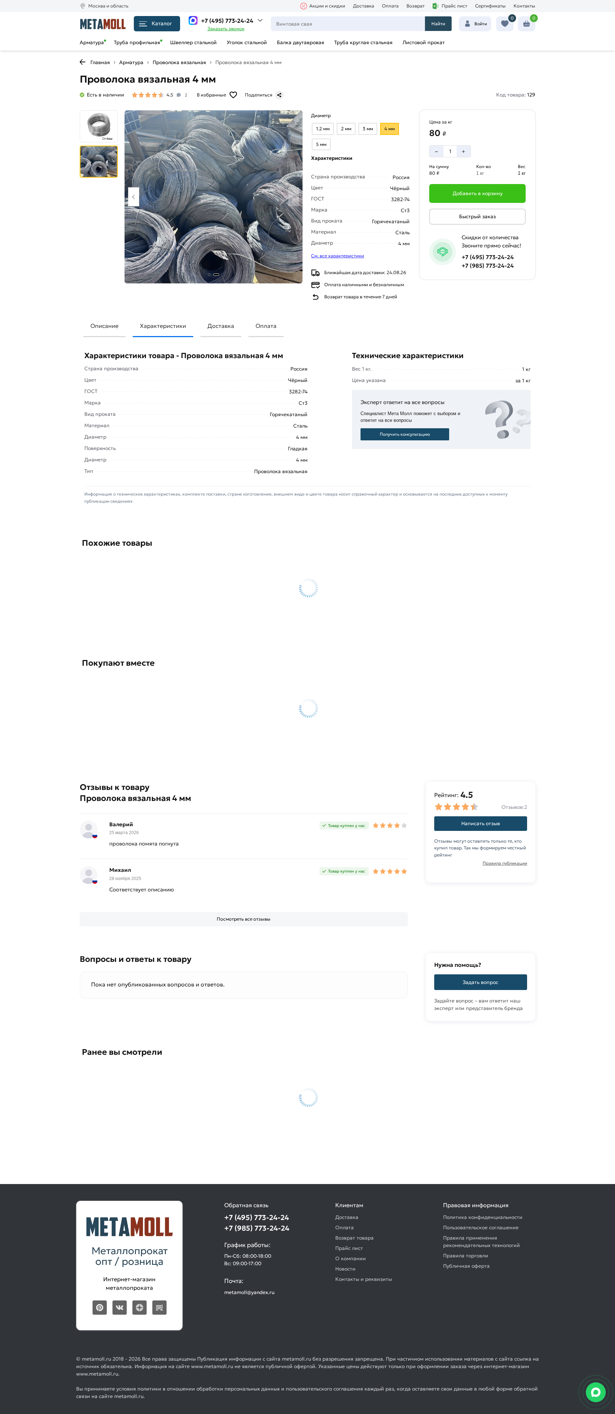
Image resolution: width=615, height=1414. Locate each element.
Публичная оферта (466, 1266)
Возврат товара (354, 1238)
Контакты (524, 6)
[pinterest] (100, 1307)
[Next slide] (293, 196)
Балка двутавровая (300, 42)
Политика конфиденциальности (482, 1217)
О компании (350, 1258)
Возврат (415, 6)
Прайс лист (454, 6)
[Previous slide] (133, 196)
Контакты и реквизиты (363, 1279)
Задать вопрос (480, 982)
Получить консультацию (405, 434)
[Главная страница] (103, 23)
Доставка (363, 6)
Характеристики (163, 325)
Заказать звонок (226, 29)
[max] (193, 20)
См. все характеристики (337, 256)
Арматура (92, 42)
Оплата (390, 6)
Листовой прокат (424, 42)
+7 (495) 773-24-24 (227, 20)
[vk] (119, 1307)
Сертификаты (490, 6)
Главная (100, 62)
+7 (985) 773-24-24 (488, 265)
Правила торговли (465, 1255)
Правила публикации (505, 863)
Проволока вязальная (179, 62)
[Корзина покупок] (526, 23)
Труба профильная (137, 42)
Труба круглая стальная (363, 42)
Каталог (162, 23)
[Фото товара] (214, 196)
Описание (104, 325)
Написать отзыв (480, 823)
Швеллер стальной (193, 42)
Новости (345, 1269)
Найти (438, 24)
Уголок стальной (247, 42)
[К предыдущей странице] (82, 62)
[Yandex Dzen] (139, 1307)
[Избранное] (505, 23)
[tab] (209, 274)
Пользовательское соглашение (481, 1227)
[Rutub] (159, 1307)
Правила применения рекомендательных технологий (481, 1241)
